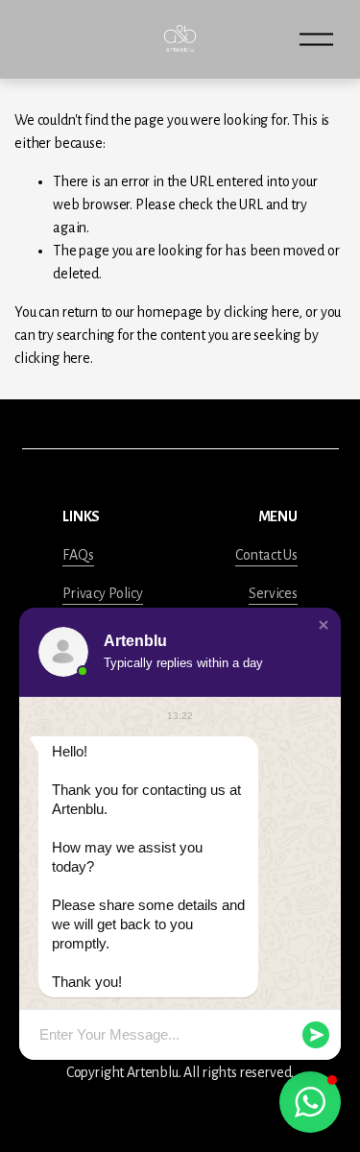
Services (273, 593)
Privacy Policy (102, 593)
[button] (323, 625)
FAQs (77, 555)
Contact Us (266, 555)
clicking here (262, 312)
